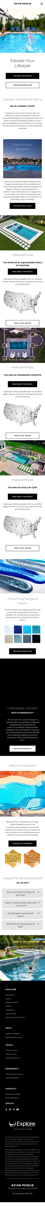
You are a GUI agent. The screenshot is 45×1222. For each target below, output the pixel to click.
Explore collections (23, 76)
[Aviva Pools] (22, 3)
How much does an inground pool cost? (21, 893)
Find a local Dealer (22, 323)
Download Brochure (22, 85)
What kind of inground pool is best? (21, 925)
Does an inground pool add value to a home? (21, 904)
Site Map (34, 1188)
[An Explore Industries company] (22, 1119)
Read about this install (22, 272)
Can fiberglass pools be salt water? (20, 914)
